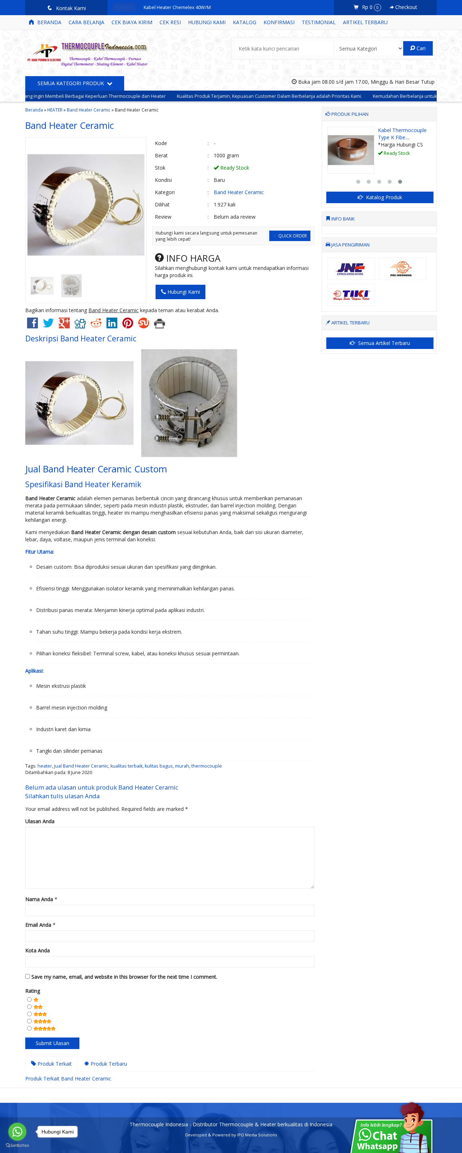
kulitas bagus (159, 766)
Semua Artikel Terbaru (383, 343)
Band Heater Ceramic (88, 110)
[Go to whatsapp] (17, 1132)
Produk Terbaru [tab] (108, 1063)
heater (45, 766)
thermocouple (206, 766)
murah (182, 766)
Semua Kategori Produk (71, 83)
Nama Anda (39, 899)
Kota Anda (37, 950)
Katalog (244, 22)
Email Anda (38, 924)
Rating (32, 990)
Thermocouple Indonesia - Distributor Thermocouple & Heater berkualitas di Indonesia (231, 1124)
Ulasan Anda (40, 821)
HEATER (54, 110)
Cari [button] (420, 48)
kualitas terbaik (126, 766)
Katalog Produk (383, 197)
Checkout (405, 7)
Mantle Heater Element (394, 134)
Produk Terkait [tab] (54, 1063)
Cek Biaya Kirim (132, 22)
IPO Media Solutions (257, 1134)
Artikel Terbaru (365, 22)
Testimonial (319, 22)
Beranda (48, 22)
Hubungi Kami (207, 22)
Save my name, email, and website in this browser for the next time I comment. (124, 976)
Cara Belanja (86, 22)
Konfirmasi (279, 22)
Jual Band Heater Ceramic (81, 766)
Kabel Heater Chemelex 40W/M (177, 7)
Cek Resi (170, 22)
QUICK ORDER (292, 236)
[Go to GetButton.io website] (17, 1145)
